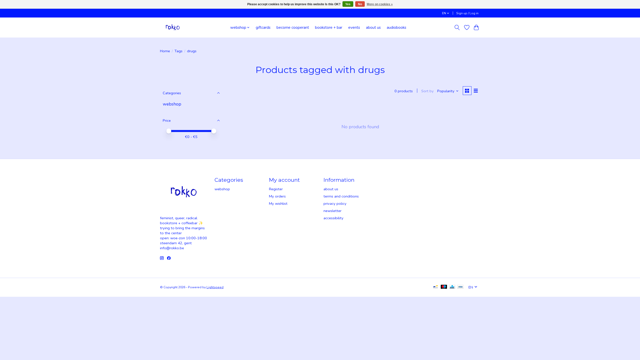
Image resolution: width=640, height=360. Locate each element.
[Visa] (460, 287)
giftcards (263, 27)
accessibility (334, 218)
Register (276, 189)
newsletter (333, 210)
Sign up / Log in (467, 13)
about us (373, 27)
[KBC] (452, 287)
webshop (172, 104)
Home (165, 51)
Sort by (427, 91)
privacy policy (335, 203)
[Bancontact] (435, 287)
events (354, 27)
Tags (178, 51)
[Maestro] (444, 287)
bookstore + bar (328, 27)
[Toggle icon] (457, 27)
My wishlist (278, 203)
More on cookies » (380, 4)
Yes (347, 4)
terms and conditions (341, 196)
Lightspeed (215, 287)
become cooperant (292, 27)
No (360, 4)
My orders (277, 196)
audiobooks (396, 27)
